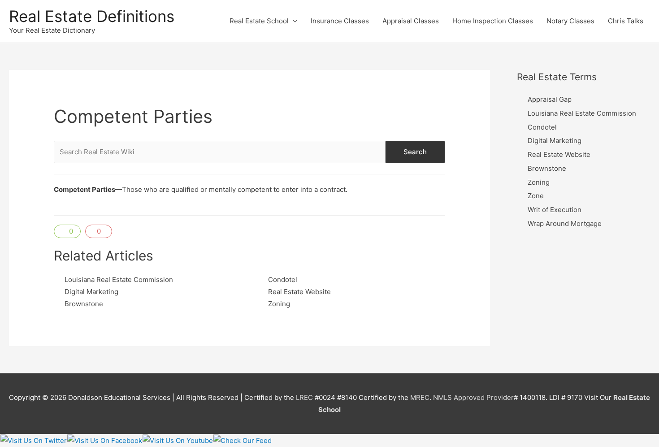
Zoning (279, 303)
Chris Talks (625, 21)
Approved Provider (484, 397)
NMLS (442, 397)
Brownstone (84, 303)
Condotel (282, 279)
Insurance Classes (340, 21)
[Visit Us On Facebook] (104, 440)
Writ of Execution (554, 209)
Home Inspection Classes (492, 21)
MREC (419, 397)
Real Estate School (259, 21)
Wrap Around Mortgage (565, 223)
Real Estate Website (299, 291)
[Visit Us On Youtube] (177, 440)
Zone (536, 195)
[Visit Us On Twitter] (33, 440)
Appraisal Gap (550, 99)
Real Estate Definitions (91, 16)
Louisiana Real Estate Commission (119, 279)
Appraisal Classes (410, 21)
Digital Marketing (91, 291)
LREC (304, 397)
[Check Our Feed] (242, 440)
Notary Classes (570, 21)
